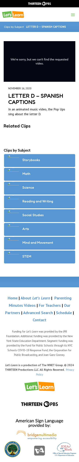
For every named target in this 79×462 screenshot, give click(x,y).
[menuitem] (40, 386)
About (35, 298)
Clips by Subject (14, 26)
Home (13, 298)
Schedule (64, 312)
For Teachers (50, 305)
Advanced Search (38, 312)
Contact (39, 319)
